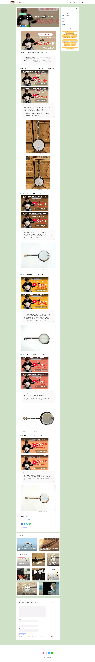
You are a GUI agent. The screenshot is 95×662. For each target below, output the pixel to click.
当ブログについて (39, 648)
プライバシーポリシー (55, 648)
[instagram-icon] (43, 653)
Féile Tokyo (65, 31)
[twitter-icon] (49, 653)
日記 (64, 21)
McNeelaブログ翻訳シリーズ (72, 31)
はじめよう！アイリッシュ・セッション (69, 37)
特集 (64, 23)
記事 (64, 24)
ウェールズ (66, 45)
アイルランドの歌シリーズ (66, 42)
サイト (20, 628)
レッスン (65, 20)
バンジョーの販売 (26, 519)
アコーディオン (74, 42)
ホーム (19, 9)
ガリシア (68, 48)
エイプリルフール (72, 45)
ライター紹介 (46, 648)
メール (20, 623)
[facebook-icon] (46, 653)
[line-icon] (52, 653)
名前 (20, 619)
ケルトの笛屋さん (25, 9)
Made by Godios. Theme (47, 659)
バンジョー (25, 527)
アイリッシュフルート (66, 40)
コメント (21, 605)
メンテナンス (66, 17)
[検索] (77, 9)
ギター (72, 48)
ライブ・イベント (67, 18)
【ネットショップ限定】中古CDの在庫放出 (70, 34)
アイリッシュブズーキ (74, 40)
